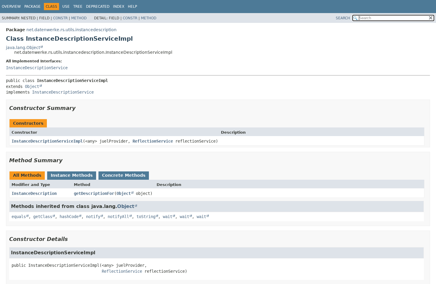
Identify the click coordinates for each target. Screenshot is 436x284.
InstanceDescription (34, 193)
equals (19, 216)
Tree (77, 6)
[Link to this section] (79, 108)
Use (66, 6)
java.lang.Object (23, 47)
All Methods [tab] (27, 175)
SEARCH (343, 18)
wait (167, 216)
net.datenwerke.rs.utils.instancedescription (71, 29)
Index (118, 6)
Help (132, 6)
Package (32, 6)
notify (93, 216)
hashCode (69, 216)
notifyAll (118, 216)
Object (32, 86)
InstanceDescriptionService (37, 67)
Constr (60, 18)
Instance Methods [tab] (72, 175)
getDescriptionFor (94, 193)
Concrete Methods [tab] (123, 175)
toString (145, 216)
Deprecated (97, 6)
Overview (11, 6)
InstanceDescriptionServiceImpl (47, 141)
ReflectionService (153, 141)
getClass (42, 216)
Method (79, 18)
